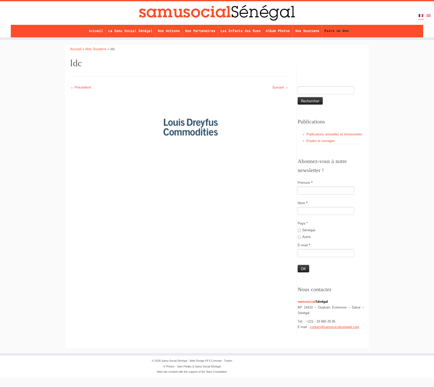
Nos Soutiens (307, 31)
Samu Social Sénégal (174, 360)
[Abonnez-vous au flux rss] (302, 70)
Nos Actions (169, 31)
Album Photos (278, 31)
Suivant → (280, 87)
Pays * (303, 223)
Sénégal (308, 230)
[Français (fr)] (421, 16)
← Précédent (80, 87)
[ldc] (192, 128)
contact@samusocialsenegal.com (334, 327)
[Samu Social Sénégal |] (217, 13)
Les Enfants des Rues (241, 31)
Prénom (305, 183)
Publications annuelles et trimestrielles (334, 134)
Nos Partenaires (200, 31)
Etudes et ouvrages (320, 141)
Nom (302, 203)
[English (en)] (428, 16)
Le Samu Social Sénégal (130, 31)
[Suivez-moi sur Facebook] (319, 70)
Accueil (96, 31)
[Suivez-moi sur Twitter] (310, 70)
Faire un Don (336, 31)
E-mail (304, 245)
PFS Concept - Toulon (218, 360)
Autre (306, 237)
